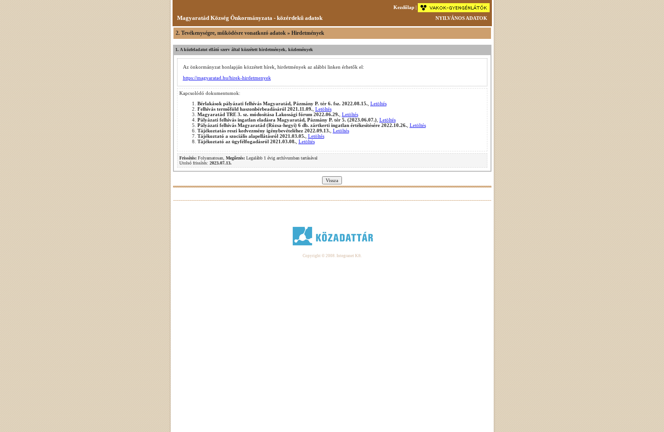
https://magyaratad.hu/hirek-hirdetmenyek (227, 77)
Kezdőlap (403, 7)
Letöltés (378, 103)
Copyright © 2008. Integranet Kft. (332, 256)
